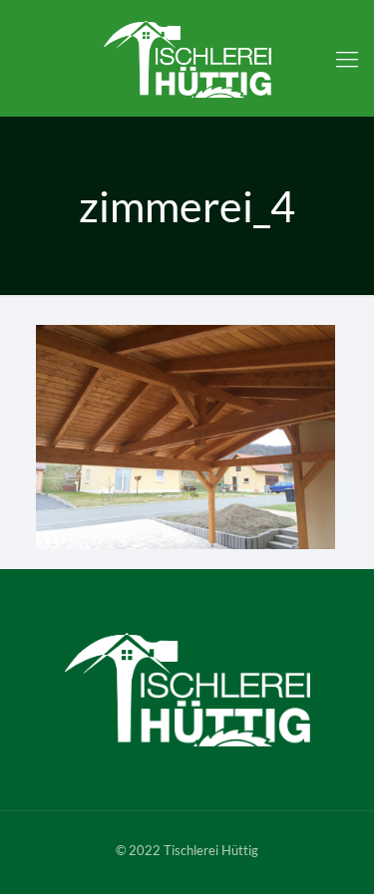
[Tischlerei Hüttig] (187, 58)
